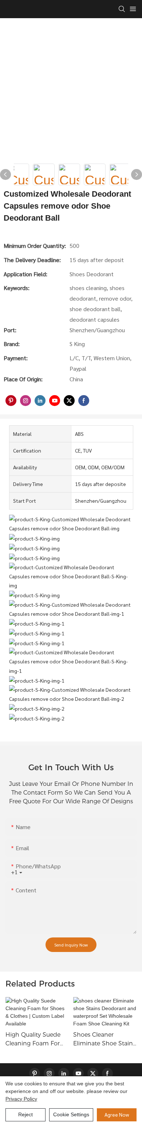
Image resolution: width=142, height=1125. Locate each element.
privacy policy (21, 1099)
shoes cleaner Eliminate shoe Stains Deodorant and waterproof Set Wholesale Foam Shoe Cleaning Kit (105, 1039)
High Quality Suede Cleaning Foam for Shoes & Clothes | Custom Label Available (32, 1039)
